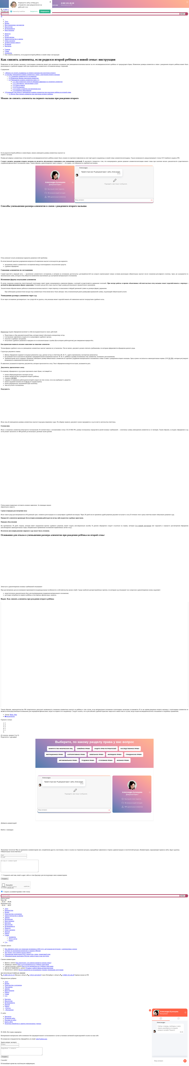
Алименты (8, 53)
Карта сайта (9, 1022)
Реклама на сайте (10, 1020)
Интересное (9, 919)
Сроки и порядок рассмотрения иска (27, 89)
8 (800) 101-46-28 (68, 975)
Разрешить (45, 11)
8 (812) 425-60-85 (35, 975)
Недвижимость (10, 28)
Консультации (9, 30)
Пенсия (7, 931)
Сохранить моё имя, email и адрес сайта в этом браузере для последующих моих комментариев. (35, 875)
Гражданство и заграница (13, 914)
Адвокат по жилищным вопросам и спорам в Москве (23, 951)
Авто (6, 21)
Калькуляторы (9, 37)
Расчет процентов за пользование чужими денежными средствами (41, 970)
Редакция (8, 44)
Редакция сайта (10, 1018)
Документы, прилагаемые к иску (25, 83)
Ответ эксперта (10, 41)
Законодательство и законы (14, 39)
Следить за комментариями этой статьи (17, 892)
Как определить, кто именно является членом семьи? (33, 963)
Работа (7, 933)
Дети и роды (13, 939)
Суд (6, 942)
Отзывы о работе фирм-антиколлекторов (39, 968)
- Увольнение (9, 1010)
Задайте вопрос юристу (12, 42)
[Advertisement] (94, 315)
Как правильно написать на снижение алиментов (38, 81)
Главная (7, 49)
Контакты (8, 46)
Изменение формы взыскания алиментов (24, 78)
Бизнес (7, 23)
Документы (9, 987)
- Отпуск (8, 1008)
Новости (8, 34)
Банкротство (9, 910)
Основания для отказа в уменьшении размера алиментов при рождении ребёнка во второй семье (38, 92)
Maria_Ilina (13, 714)
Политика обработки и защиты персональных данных (23, 1023)
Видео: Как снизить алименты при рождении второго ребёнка (31, 94)
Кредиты (8, 923)
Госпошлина (19, 87)
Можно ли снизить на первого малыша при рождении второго (30, 73)
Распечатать (10, 716)
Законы (7, 917)
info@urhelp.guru (41, 1039)
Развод (11, 940)
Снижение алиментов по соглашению (23, 76)
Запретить (34, 11)
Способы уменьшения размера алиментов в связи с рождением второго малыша (32, 74)
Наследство (9, 27)
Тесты (7, 35)
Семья (7, 51)
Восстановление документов (14, 25)
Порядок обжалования (22, 90)
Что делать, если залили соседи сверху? (18, 952)
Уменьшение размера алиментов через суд (24, 80)
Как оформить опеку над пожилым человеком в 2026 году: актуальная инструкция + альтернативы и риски (41, 949)
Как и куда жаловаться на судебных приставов (33, 964)
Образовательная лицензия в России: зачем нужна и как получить (27, 956)
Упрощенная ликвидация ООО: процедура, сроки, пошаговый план (27, 954)
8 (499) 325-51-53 (9, 975)
